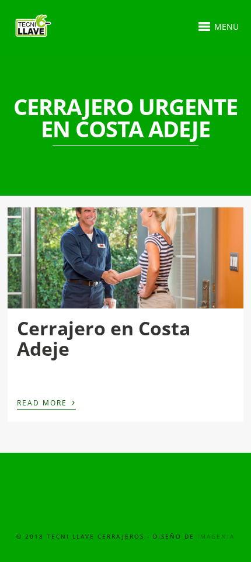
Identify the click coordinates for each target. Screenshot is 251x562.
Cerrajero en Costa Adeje (103, 338)
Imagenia (216, 536)
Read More (46, 402)
